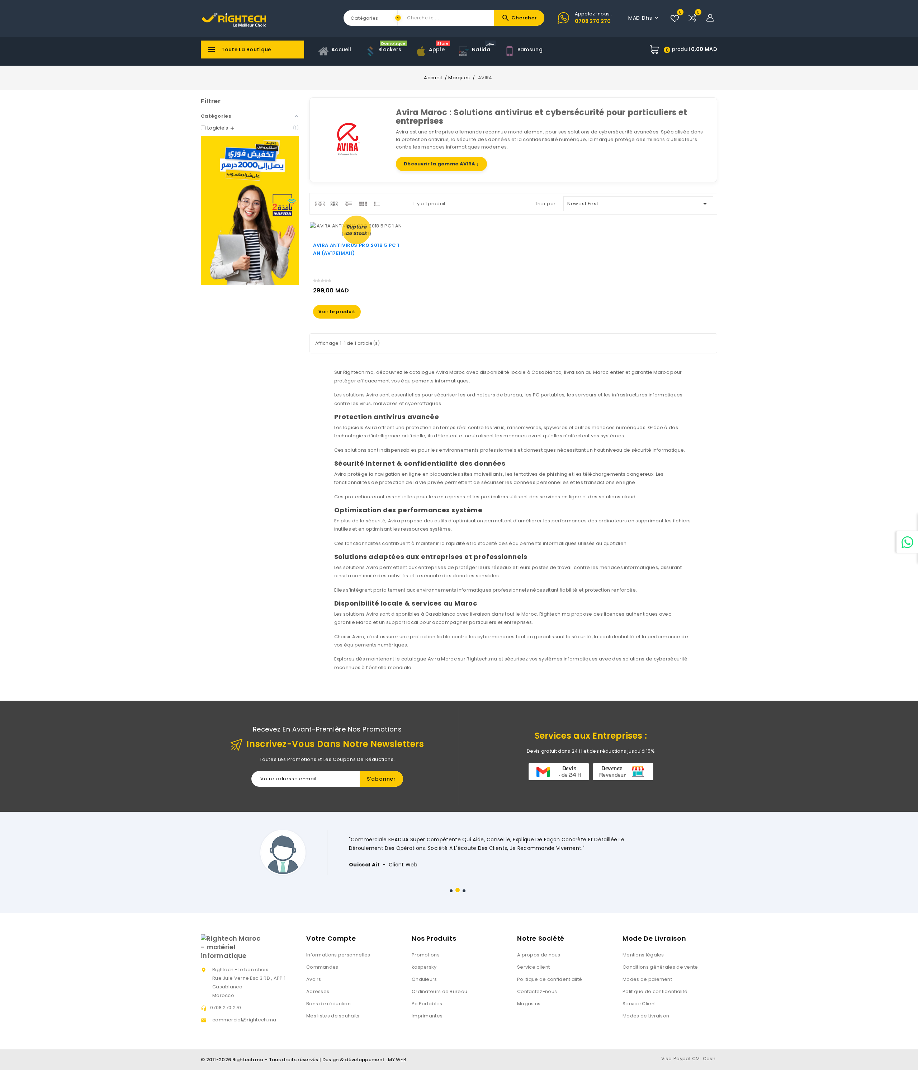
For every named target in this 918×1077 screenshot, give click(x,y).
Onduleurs (424, 979)
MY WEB (397, 1059)
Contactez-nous (537, 991)
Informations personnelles (338, 954)
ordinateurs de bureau (494, 394)
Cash (709, 1058)
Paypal (681, 1058)
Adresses (317, 991)
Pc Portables (427, 1003)
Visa (666, 1058)
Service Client (639, 1003)
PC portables (549, 394)
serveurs (585, 394)
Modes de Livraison (646, 1015)
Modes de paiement (647, 979)
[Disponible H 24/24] (907, 542)
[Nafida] (250, 210)
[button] (451, 890)
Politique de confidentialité (549, 979)
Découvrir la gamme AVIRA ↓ (441, 163)
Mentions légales (643, 954)
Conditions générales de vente (660, 967)
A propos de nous (538, 954)
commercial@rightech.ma (244, 1019)
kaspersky (424, 967)
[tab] (319, 203)
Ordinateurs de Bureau (439, 991)
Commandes (322, 967)
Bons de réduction (328, 1003)
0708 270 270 (593, 21)
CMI (696, 1058)
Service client (533, 967)
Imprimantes (427, 1015)
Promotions (426, 954)
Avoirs (313, 979)
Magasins (528, 1003)
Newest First (638, 203)
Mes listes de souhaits (333, 1015)
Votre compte (331, 938)
